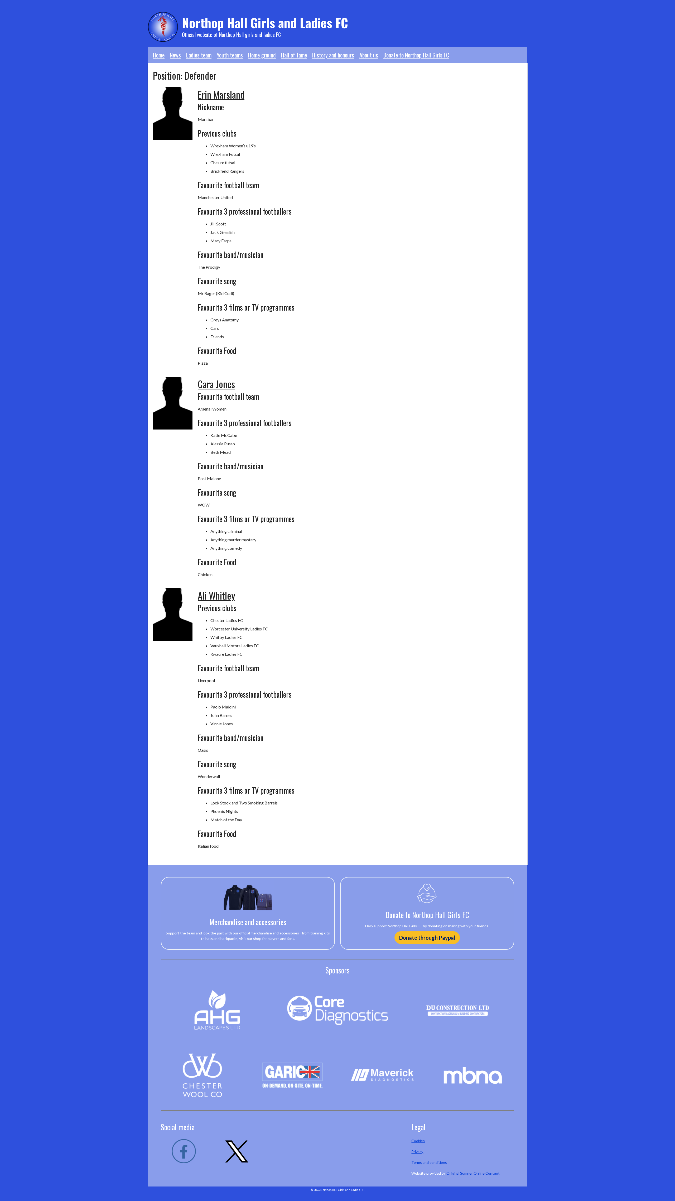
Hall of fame (294, 55)
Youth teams (230, 55)
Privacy (417, 1151)
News (175, 55)
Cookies (418, 1141)
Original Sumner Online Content (473, 1173)
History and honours (333, 55)
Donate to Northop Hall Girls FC (416, 55)
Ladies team (198, 55)
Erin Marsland (221, 94)
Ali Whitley (216, 595)
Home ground (262, 55)
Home (159, 55)
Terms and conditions (429, 1162)
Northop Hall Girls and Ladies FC (265, 22)
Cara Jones (216, 384)
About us (368, 55)
